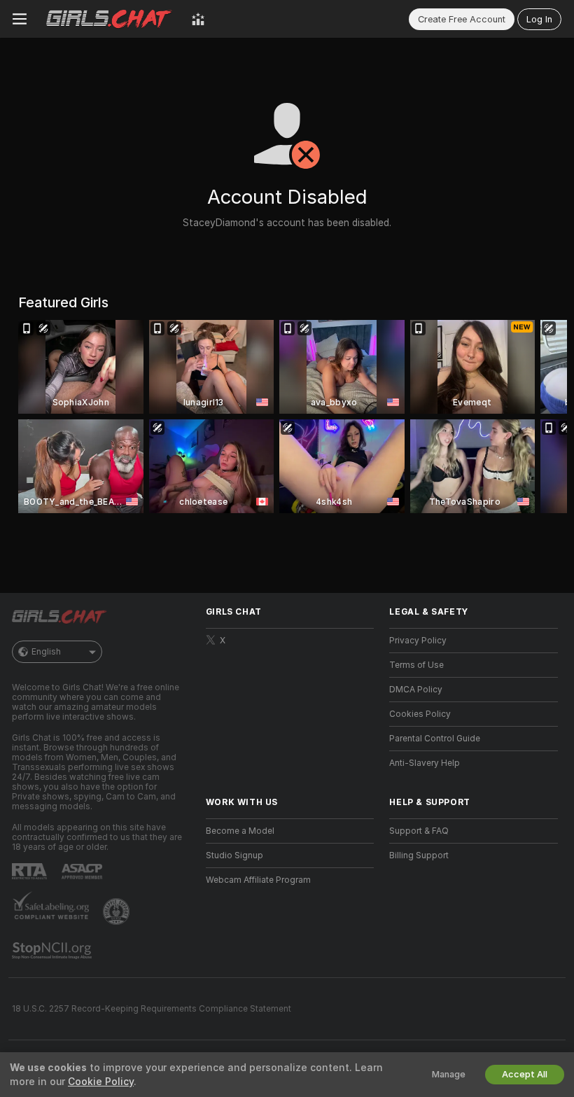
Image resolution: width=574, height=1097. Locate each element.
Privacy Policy (418, 640)
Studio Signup (234, 855)
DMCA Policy (415, 689)
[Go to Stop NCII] (53, 950)
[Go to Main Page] (109, 19)
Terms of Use (416, 665)
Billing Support (419, 855)
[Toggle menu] (19, 19)
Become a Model (240, 831)
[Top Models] (198, 19)
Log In (539, 19)
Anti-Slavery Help (424, 763)
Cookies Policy (420, 714)
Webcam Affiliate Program (258, 880)
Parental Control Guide (434, 738)
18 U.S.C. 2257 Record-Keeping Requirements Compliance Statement (151, 1009)
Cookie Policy (101, 1081)
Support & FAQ (419, 831)
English (46, 652)
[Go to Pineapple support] (117, 911)
